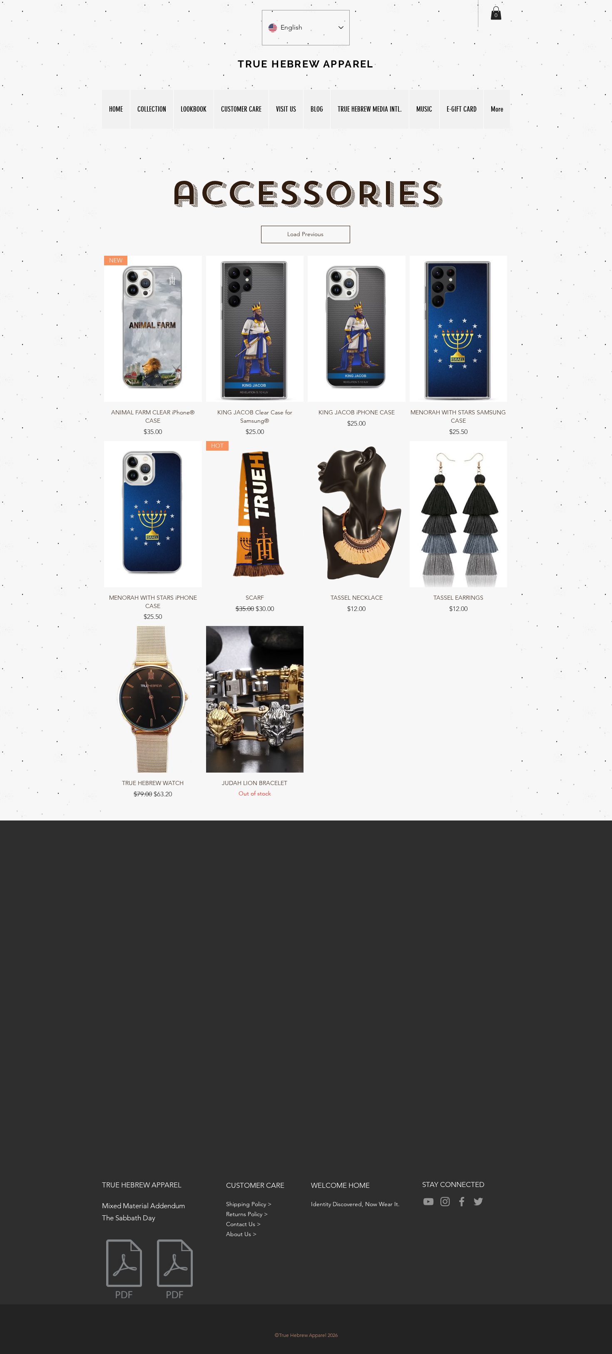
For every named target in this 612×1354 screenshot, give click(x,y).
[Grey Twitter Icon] (478, 1201)
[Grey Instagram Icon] (445, 1201)
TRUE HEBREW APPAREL (142, 1185)
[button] (496, 13)
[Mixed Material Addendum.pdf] (124, 1269)
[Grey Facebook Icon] (461, 1201)
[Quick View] (255, 329)
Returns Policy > (247, 1214)
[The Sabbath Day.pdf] (175, 1269)
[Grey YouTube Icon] (428, 1201)
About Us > (241, 1234)
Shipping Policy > (248, 1204)
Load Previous (305, 234)
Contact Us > (243, 1224)
